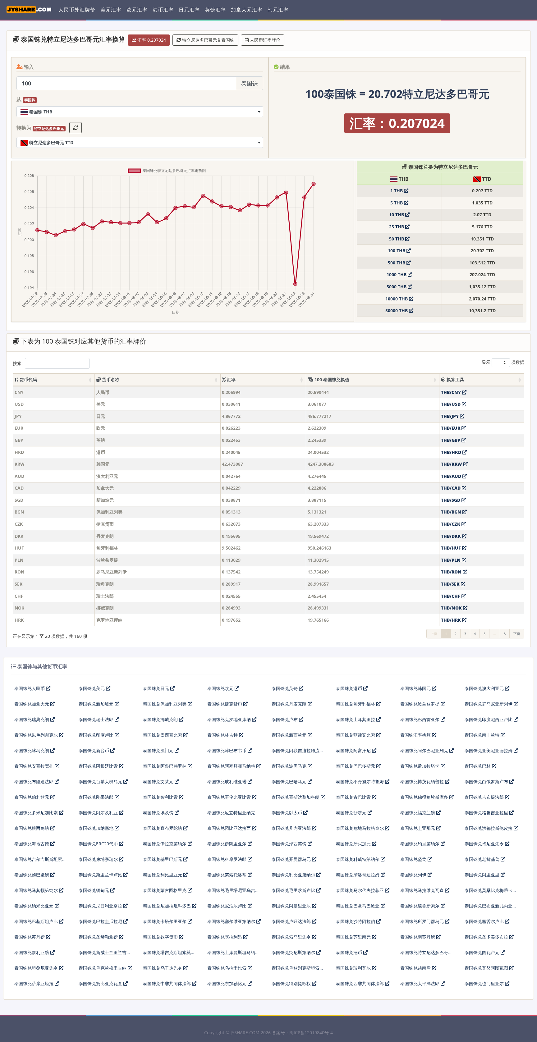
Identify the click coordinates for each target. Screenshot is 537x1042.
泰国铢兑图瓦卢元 (483, 952)
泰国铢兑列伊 (414, 875)
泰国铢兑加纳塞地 (97, 828)
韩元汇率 (278, 9)
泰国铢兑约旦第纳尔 (420, 844)
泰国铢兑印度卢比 (97, 735)
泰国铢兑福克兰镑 (418, 813)
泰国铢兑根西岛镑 (32, 828)
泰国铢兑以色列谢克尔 (36, 735)
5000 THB (397, 287)
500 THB (397, 263)
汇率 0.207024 (151, 40)
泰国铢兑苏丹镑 (30, 937)
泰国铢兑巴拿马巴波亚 (358, 906)
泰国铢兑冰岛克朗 (32, 750)
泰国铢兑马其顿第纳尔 (36, 890)
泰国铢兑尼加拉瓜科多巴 (167, 906)
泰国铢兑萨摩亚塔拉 (34, 983)
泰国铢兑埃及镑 (159, 813)
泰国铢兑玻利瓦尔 (354, 968)
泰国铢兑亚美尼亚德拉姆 (489, 750)
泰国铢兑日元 (156, 688)
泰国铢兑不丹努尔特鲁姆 (360, 781)
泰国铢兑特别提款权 (292, 983)
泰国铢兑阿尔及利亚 (99, 813)
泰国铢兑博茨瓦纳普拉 (422, 781)
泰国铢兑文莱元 (159, 781)
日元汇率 (189, 9)
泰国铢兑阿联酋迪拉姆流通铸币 (298, 752)
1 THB (397, 191)
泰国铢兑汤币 (349, 952)
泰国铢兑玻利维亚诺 (227, 781)
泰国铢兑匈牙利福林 (356, 704)
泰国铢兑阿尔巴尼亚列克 (424, 750)
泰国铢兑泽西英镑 (290, 844)
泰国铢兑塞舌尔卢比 (485, 921)
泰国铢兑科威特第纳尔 (358, 859)
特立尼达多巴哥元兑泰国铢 (207, 40)
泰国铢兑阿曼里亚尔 (292, 906)
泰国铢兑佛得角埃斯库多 (424, 797)
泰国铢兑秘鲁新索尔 (420, 906)
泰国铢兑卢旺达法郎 (292, 921)
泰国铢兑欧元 (221, 688)
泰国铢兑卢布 (285, 719)
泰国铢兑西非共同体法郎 (360, 983)
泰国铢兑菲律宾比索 (356, 735)
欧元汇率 (137, 9)
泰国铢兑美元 (92, 688)
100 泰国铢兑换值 (331, 379)
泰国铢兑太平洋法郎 (420, 983)
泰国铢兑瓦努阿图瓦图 (487, 968)
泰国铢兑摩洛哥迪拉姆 (358, 875)
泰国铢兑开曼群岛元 (292, 859)
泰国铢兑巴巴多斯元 (356, 766)
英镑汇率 (215, 9)
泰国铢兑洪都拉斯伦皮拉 (489, 828)
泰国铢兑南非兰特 (483, 735)
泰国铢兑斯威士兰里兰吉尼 (105, 952)
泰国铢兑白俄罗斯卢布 (487, 781)
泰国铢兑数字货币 (161, 937)
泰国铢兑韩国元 (416, 688)
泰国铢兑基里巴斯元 (163, 859)
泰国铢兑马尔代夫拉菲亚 (360, 890)
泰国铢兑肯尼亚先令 (485, 844)
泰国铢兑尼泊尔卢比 (227, 906)
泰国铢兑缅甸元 (94, 890)
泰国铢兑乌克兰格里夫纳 (103, 968)
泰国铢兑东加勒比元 (227, 983)
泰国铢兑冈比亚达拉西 (229, 828)
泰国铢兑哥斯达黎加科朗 (296, 797)
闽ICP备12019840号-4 (311, 1032)
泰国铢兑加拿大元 (32, 704)
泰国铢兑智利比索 (161, 797)
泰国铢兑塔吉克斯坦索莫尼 (169, 952)
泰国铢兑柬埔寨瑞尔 (99, 859)
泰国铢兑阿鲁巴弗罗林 (165, 766)
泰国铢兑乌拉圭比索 (227, 968)
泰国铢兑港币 (349, 688)
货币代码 (27, 379)
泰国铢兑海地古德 (32, 844)
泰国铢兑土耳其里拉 (356, 719)
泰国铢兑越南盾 (416, 968)
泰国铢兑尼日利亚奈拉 (101, 906)
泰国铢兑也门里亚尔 (485, 983)
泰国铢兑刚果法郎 (97, 797)
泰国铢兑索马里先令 (292, 937)
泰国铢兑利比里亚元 (163, 875)
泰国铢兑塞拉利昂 (225, 937)
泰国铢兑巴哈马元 (290, 781)
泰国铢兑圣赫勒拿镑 (99, 937)
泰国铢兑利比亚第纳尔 (294, 875)
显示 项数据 (503, 362)
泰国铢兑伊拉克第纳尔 (165, 844)
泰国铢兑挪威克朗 (161, 719)
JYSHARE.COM (245, 1032)
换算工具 (454, 379)
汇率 (231, 379)
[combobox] (139, 111)
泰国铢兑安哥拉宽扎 (34, 766)
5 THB (397, 203)
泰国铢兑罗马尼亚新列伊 (489, 704)
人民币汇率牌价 (264, 40)
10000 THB (397, 299)
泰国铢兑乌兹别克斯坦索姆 (298, 968)
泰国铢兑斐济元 (352, 813)
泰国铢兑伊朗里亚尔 (227, 844)
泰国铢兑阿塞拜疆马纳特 (231, 766)
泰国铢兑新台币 (94, 750)
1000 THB (397, 274)
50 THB (397, 239)
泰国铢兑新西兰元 (290, 735)
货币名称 (110, 379)
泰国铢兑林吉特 (223, 735)
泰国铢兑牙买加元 (354, 844)
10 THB (397, 214)
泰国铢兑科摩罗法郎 (227, 859)
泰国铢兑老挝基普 (483, 859)
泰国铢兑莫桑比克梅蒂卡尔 (491, 890)
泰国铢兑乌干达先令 (163, 968)
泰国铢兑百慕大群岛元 (101, 781)
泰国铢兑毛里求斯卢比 (294, 890)
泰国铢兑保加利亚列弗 (165, 704)
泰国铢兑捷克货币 (225, 704)
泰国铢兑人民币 (30, 688)
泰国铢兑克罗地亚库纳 (229, 719)
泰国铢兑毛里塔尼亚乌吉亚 (233, 890)
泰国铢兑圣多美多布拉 (487, 937)
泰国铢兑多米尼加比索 (36, 813)
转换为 (40, 128)
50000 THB (397, 310)
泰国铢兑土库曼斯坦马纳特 (233, 952)
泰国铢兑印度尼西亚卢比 (489, 719)
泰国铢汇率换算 (416, 735)
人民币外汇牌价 (76, 9)
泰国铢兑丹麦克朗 (290, 704)
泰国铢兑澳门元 (159, 750)
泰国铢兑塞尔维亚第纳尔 (231, 921)
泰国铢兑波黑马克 (290, 766)
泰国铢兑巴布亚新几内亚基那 (491, 908)
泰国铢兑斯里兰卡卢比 (101, 875)
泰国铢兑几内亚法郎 (292, 828)
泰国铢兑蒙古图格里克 (165, 890)
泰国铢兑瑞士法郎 (97, 719)
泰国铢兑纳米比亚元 (34, 906)
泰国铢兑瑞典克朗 (32, 719)
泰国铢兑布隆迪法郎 (34, 781)
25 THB (397, 227)
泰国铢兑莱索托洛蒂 (227, 875)
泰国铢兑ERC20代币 (99, 844)
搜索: (18, 363)
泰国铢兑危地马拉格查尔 (360, 828)
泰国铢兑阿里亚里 (483, 875)
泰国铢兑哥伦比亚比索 (229, 797)
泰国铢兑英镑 (285, 688)
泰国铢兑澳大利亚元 (485, 688)
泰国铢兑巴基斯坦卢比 (36, 921)
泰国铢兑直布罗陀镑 (163, 828)
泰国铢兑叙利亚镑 (32, 952)
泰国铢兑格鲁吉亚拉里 (487, 813)
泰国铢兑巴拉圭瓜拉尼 (101, 921)
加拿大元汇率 (247, 9)
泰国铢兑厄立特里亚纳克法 (233, 813)
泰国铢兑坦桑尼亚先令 (36, 968)
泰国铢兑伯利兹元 (32, 797)
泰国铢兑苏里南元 (354, 937)
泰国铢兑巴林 (478, 766)
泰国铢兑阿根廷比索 (99, 766)
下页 (516, 633)
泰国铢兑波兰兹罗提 (420, 704)
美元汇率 (111, 9)
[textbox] (140, 112)
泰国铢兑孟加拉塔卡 (420, 766)
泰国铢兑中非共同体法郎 (167, 983)
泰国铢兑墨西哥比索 (163, 735)
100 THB (397, 251)
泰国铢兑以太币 (287, 813)
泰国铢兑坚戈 (414, 859)
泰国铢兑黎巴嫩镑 (32, 875)
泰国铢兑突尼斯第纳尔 (294, 952)
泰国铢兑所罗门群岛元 (422, 921)
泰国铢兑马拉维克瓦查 (422, 890)
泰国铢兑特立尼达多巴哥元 (426, 952)
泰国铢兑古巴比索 (354, 797)
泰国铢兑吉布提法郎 (485, 797)
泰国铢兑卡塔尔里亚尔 (165, 921)
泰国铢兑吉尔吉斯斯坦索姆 (40, 859)
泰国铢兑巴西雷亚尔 (420, 719)
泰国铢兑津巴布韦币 (227, 750)
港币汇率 (163, 9)
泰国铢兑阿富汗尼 (354, 750)
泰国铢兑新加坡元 (97, 704)
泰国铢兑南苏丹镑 (418, 937)
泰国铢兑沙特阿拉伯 (356, 921)
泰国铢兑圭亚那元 (418, 828)
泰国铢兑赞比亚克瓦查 (101, 983)
